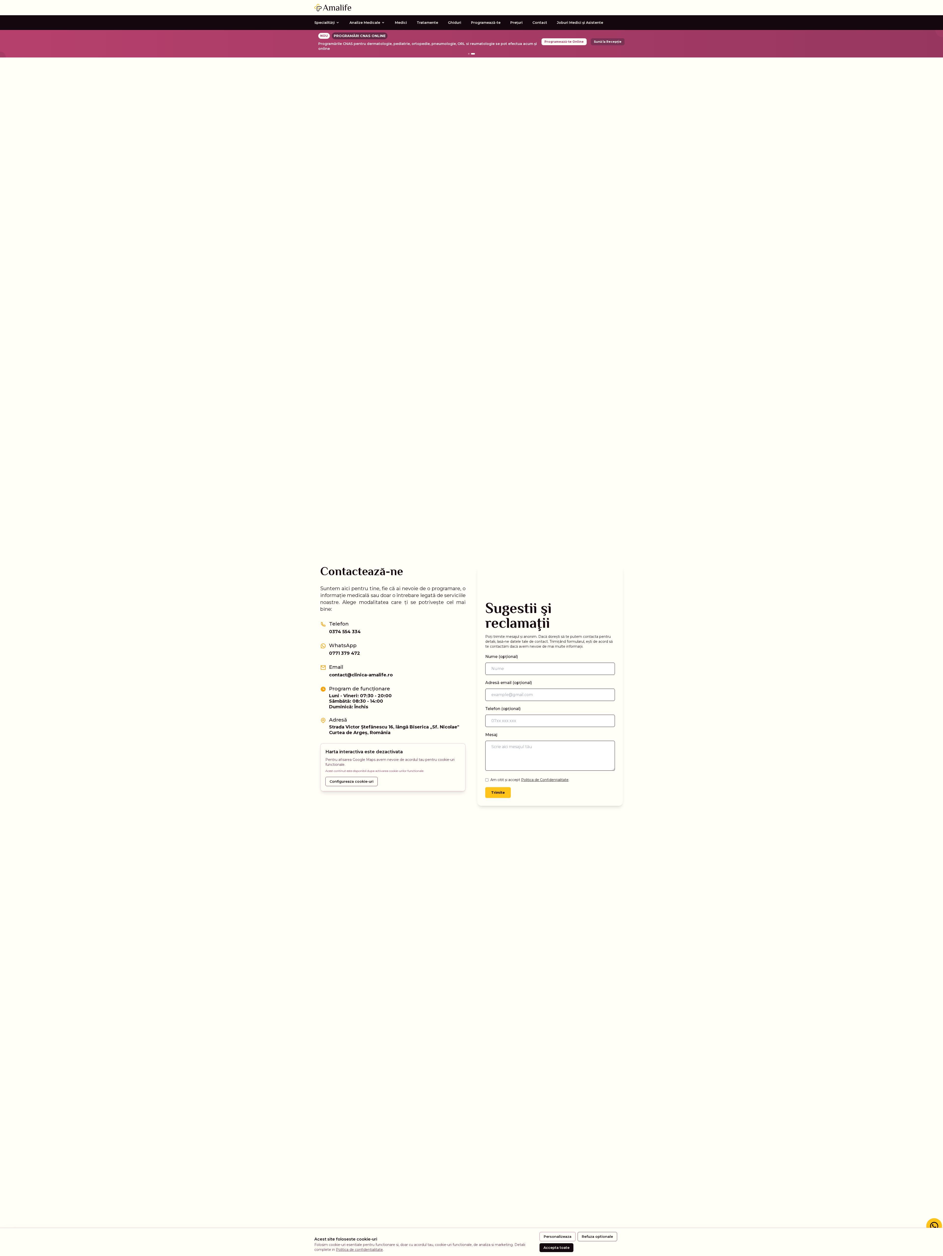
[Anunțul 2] (473, 54)
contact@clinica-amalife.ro (361, 675)
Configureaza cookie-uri (352, 781)
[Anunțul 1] (469, 54)
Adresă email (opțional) (508, 682)
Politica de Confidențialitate (545, 780)
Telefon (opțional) (503, 708)
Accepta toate (556, 1247)
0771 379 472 (344, 653)
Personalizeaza (557, 1236)
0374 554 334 (345, 631)
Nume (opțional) (501, 656)
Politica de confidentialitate (359, 1249)
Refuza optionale (597, 1236)
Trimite (498, 792)
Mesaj (491, 734)
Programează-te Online (564, 41)
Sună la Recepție (608, 41)
